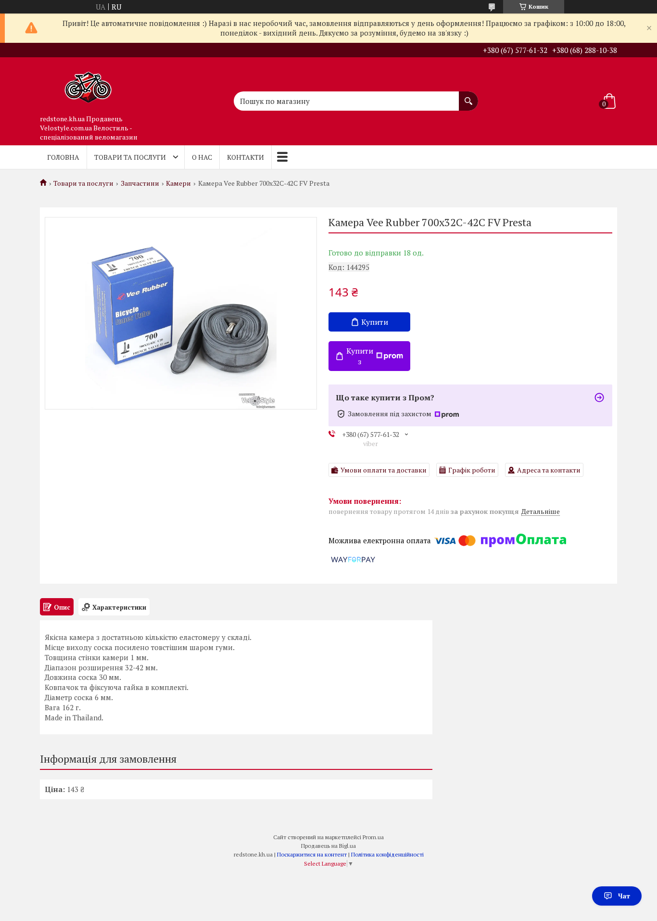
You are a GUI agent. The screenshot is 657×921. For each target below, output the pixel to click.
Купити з (359, 356)
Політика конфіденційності (387, 854)
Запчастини (140, 183)
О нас (202, 157)
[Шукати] (468, 96)
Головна (63, 157)
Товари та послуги (130, 157)
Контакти (245, 157)
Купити (374, 322)
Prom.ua (373, 837)
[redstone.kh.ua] (88, 83)
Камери (178, 183)
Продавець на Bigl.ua (328, 845)
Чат (624, 895)
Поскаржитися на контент (312, 854)
